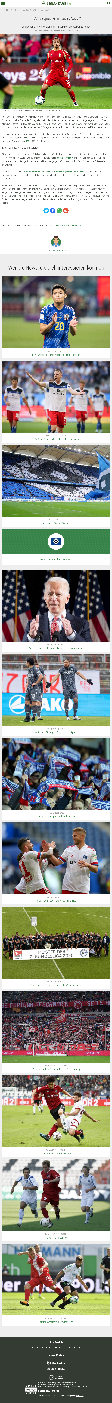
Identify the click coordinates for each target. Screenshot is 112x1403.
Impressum (74, 1347)
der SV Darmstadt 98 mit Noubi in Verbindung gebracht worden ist (53, 171)
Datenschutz (61, 1347)
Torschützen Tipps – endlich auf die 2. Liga (56, 900)
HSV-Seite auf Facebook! (67, 225)
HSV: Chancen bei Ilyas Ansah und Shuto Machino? (56, 354)
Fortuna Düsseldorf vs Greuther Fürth (56, 1321)
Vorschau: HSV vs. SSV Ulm (56, 523)
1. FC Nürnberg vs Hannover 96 (56, 1153)
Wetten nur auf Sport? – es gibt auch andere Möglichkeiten (56, 648)
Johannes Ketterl (58, 250)
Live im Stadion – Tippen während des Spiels (56, 816)
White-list (79, 1396)
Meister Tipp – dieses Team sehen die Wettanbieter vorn (56, 985)
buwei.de (41, 1387)
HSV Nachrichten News (17, 10)
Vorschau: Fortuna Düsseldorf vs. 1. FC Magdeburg (56, 1069)
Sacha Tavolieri (64, 158)
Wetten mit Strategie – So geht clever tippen (56, 732)
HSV (27, 141)
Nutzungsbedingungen (42, 1347)
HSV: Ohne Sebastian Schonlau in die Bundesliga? (56, 439)
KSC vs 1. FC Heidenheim (56, 1237)
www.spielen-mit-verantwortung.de (59, 1387)
